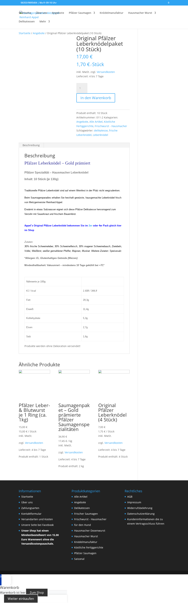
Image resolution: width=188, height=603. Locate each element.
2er (90, 225)
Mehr (42, 21)
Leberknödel (100, 135)
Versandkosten (106, 72)
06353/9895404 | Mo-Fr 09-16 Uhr (39, 2)
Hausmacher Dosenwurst (89, 530)
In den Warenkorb (95, 97)
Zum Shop (37, 593)
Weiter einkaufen (21, 598)
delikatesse (101, 130)
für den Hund (82, 525)
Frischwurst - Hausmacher (111, 126)
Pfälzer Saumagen (80, 13)
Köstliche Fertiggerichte (88, 547)
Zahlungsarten (30, 508)
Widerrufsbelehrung (139, 508)
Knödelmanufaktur (111, 13)
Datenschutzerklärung (141, 513)
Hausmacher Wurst (140, 13)
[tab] (31, 145)
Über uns (41, 13)
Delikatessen (27, 21)
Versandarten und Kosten (37, 519)
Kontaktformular (31, 513)
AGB (129, 496)
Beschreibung (31, 145)
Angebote (58, 13)
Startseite (25, 13)
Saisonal (79, 559)
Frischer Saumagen (86, 513)
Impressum (134, 502)
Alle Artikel (96, 121)
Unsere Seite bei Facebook (37, 525)
